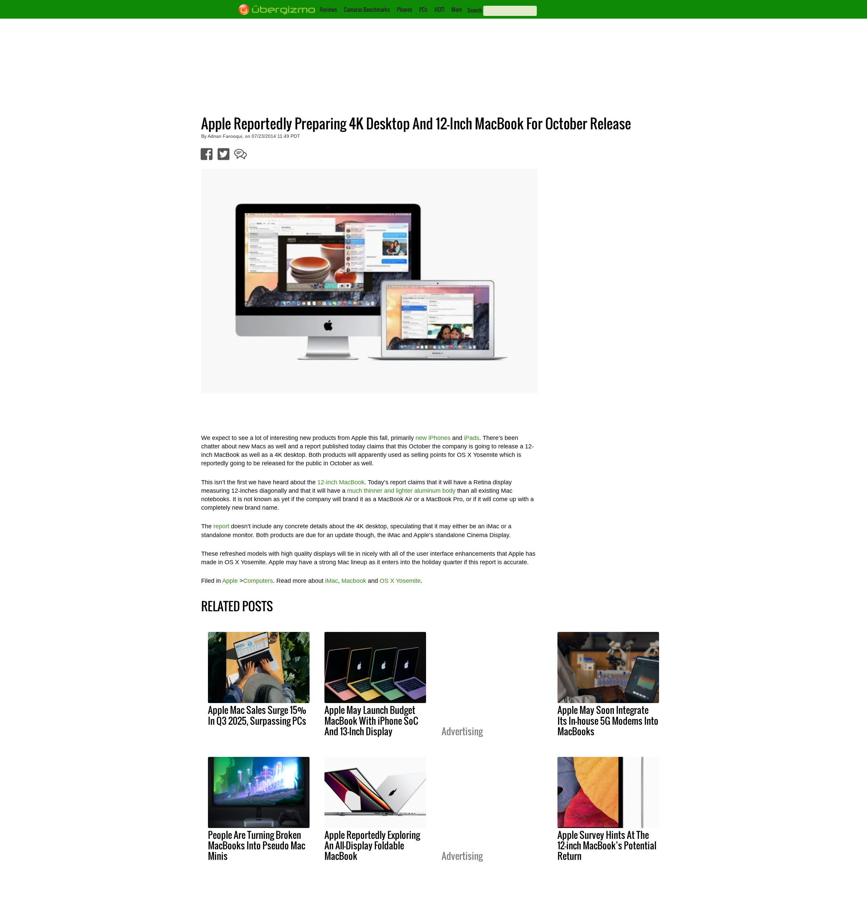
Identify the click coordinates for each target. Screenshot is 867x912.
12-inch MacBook (340, 482)
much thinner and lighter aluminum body (401, 490)
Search (474, 10)
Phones (404, 9)
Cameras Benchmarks (367, 9)
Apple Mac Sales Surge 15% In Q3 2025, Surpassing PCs (257, 715)
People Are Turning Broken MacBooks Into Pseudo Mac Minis (256, 845)
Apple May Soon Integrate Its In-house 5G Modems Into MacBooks (607, 720)
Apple (230, 580)
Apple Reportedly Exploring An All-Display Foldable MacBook (372, 845)
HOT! (439, 9)
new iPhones (433, 437)
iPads (471, 437)
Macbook (353, 580)
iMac (331, 580)
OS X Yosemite (400, 580)
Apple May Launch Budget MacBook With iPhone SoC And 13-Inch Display (371, 720)
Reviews (328, 9)
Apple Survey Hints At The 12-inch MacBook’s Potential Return (606, 845)
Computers (258, 580)
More (456, 9)
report (221, 526)
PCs (423, 9)
